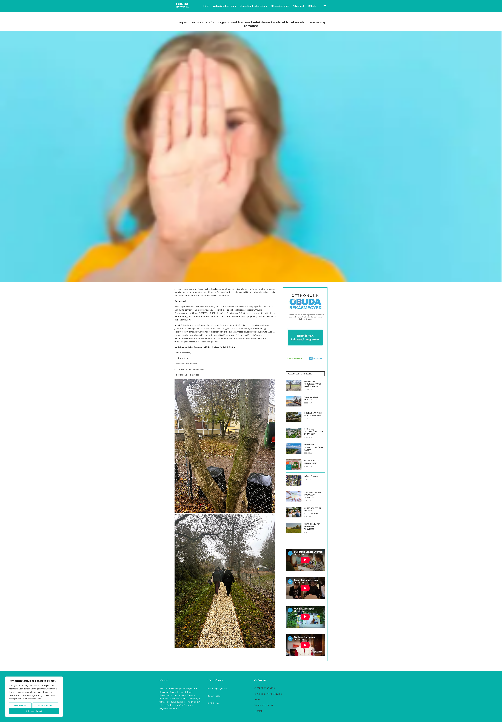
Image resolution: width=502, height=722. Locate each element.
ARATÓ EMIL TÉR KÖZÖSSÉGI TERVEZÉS (312, 526)
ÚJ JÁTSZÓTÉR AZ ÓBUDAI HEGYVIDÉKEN (312, 510)
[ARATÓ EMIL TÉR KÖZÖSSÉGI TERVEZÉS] (293, 528)
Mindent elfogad (34, 711)
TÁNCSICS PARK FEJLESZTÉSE (311, 398)
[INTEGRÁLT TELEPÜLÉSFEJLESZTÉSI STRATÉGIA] (293, 433)
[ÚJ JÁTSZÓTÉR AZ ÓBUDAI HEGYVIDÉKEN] (293, 512)
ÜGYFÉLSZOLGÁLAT (263, 705)
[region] (34, 697)
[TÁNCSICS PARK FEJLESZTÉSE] (293, 401)
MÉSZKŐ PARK (311, 476)
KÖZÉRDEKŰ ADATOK (264, 688)
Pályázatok (298, 6)
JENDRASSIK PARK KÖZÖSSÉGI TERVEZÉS (312, 494)
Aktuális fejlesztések (224, 6)
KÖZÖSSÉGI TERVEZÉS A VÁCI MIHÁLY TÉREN (312, 384)
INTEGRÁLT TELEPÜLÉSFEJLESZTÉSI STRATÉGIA (314, 431)
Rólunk (312, 6)
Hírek (206, 6)
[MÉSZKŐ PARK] (293, 480)
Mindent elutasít (45, 705)
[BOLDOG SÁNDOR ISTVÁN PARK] (293, 464)
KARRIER (258, 711)
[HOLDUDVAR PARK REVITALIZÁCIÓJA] (293, 417)
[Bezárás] (61, 677)
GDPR (257, 700)
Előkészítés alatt (280, 6)
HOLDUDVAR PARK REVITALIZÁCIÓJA (313, 414)
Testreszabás (20, 705)
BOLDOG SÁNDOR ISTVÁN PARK (312, 461)
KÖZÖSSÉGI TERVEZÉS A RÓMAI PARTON (313, 447)
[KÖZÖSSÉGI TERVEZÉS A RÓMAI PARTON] (293, 448)
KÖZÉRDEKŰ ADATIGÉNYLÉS (268, 694)
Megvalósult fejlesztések (253, 6)
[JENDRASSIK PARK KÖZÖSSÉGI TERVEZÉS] (293, 496)
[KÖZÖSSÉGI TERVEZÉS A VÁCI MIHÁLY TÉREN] (293, 385)
